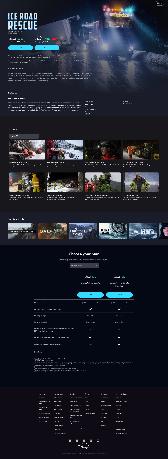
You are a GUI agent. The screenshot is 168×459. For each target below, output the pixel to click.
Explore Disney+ (58, 397)
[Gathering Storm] (143, 231)
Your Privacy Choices (44, 417)
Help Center (57, 413)
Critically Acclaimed (106, 405)
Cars (117, 425)
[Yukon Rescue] (52, 231)
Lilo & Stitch (119, 413)
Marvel (87, 405)
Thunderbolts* (119, 421)
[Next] (164, 231)
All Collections (104, 397)
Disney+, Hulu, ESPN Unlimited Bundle (75, 410)
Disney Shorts (104, 413)
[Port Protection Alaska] (83, 231)
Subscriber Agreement (44, 413)
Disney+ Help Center (81, 370)
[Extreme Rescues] (22, 231)
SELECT (20, 48)
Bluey (117, 417)
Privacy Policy (42, 397)
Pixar (86, 401)
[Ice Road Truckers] (113, 231)
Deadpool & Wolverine (121, 401)
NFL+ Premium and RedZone (74, 423)
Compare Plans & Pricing (76, 428)
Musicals (103, 401)
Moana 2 (118, 409)
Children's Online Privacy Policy (45, 402)
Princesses (103, 425)
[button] (60, 394)
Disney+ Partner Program (60, 433)
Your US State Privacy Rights (44, 408)
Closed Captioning (58, 425)
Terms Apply (38, 359)
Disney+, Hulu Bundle (75, 405)
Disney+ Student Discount (76, 397)
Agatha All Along (120, 429)
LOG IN (159, 3)
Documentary (104, 417)
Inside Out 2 (119, 405)
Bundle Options (73, 401)
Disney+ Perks (57, 401)
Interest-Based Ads (43, 421)
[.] (70, 440)
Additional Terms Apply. (22, 62)
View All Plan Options (15, 69)
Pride (102, 421)
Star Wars (87, 409)
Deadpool (118, 397)
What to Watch (58, 409)
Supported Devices (58, 417)
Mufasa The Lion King (121, 433)
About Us (56, 421)
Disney (86, 397)
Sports (102, 409)
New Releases (57, 405)
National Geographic (90, 413)
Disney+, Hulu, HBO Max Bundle (76, 416)
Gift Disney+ (57, 429)
